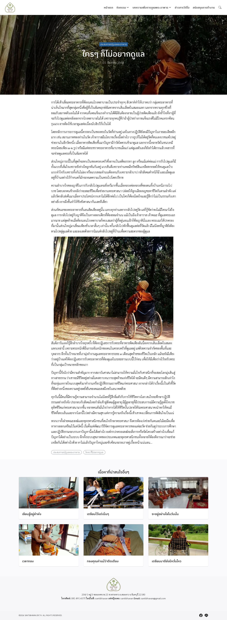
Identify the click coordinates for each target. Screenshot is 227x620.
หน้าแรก (108, 7)
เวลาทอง (28, 561)
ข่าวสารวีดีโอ (182, 7)
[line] (206, 615)
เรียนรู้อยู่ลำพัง (31, 514)
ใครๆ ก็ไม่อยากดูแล (94, 452)
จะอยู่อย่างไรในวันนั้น (165, 514)
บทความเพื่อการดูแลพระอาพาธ (150, 7)
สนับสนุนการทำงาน (204, 7)
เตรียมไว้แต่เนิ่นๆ (98, 514)
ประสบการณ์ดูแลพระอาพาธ (113, 44)
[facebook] (201, 615)
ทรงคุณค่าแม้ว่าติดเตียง (102, 561)
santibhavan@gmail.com (153, 598)
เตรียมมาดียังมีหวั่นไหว (166, 561)
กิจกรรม (121, 7)
